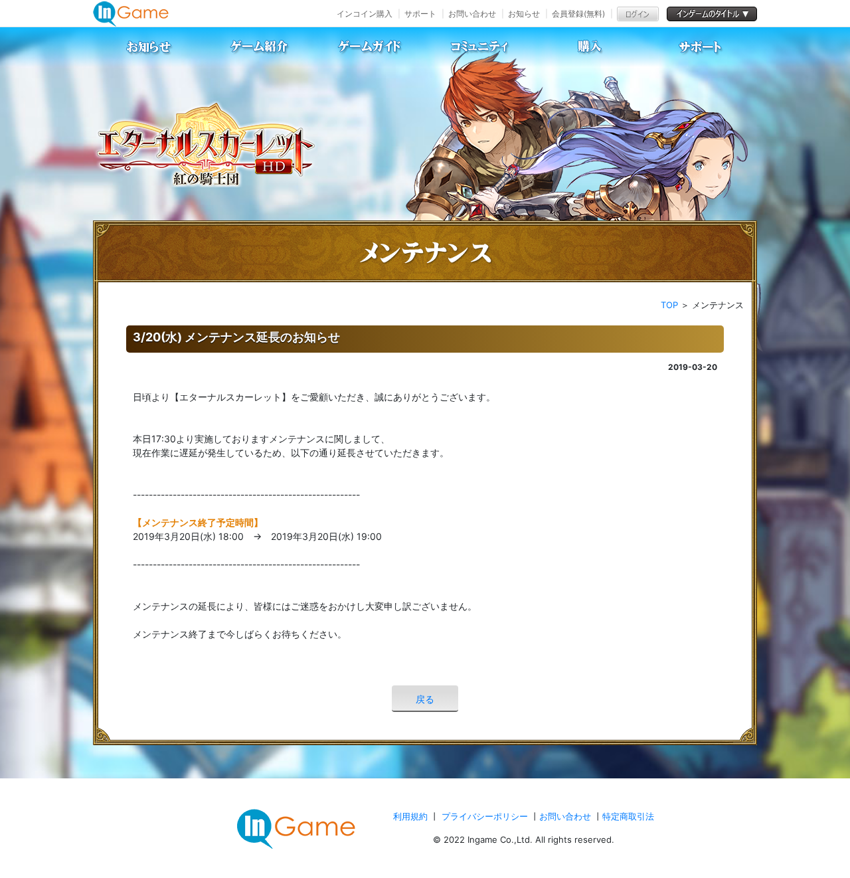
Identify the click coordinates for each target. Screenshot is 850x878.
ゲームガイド (370, 47)
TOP (669, 305)
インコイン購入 (364, 14)
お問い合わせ (472, 14)
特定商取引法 (628, 816)
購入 (590, 47)
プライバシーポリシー (485, 816)
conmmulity (480, 47)
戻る (425, 699)
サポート (420, 14)
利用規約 (411, 816)
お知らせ (524, 14)
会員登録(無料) (578, 14)
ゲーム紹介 (260, 47)
